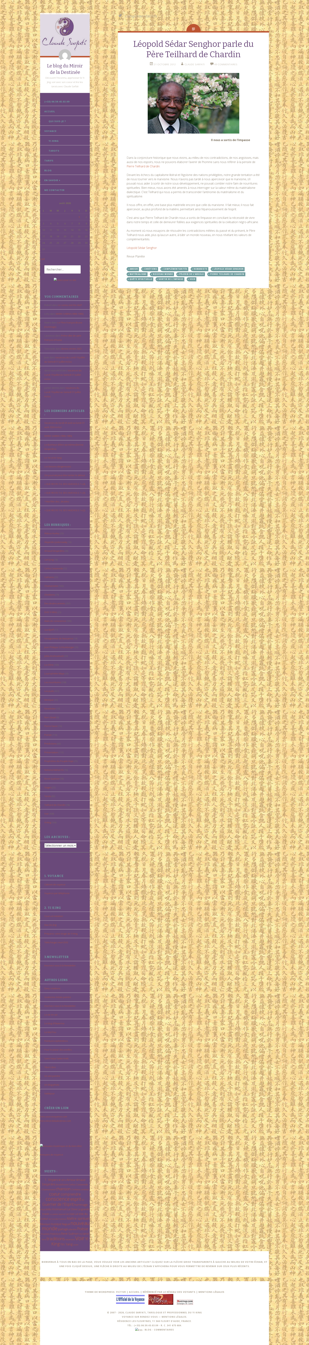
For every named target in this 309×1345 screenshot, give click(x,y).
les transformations (57, 1219)
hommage (81, 1205)
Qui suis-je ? (57, 121)
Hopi (43, 1209)
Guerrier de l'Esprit (58, 1204)
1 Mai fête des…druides (56, 501)
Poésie (48, 734)
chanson (63, 1189)
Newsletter (50, 708)
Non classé (50, 717)
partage (63, 1229)
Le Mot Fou (50, 1032)
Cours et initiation (53, 916)
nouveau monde (163, 274)
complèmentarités (175, 269)
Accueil (49, 111)
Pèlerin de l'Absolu (191, 274)
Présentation (51, 752)
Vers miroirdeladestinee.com (55, 1120)
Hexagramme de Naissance (58, 638)
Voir (46, 813)
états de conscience (55, 621)
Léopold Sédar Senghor (142, 248)
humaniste (200, 269)
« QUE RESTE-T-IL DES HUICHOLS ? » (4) (64, 484)
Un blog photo (51, 1084)
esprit (75, 1199)
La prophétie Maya (54, 673)
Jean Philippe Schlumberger (59, 647)
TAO (80, 1234)
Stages (47, 787)
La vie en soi (50, 1014)
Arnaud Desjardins (54, 550)
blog (148, 1329)
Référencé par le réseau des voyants (169, 1292)
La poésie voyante (57, 1214)
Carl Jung (48, 559)
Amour (71, 1180)
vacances (70, 1239)
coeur (54, 1194)
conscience (58, 1199)
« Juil (42, 258)
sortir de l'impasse (171, 279)
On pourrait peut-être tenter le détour (64, 475)
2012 (63, 1180)
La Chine (72, 1209)
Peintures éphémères (56, 1040)
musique (56, 1224)
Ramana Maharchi (53, 769)
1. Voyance (53, 1179)
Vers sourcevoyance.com (53, 1116)
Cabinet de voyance (54, 884)
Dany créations (52, 988)
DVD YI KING (50, 612)
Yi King (47, 822)
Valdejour (49, 1093)
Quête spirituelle (141, 279)
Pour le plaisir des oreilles (58, 1049)
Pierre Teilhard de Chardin (143, 166)
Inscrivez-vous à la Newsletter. (60, 965)
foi (83, 1199)
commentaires (164, 1329)
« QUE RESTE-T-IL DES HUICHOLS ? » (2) (64, 510)
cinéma (85, 1189)
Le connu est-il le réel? (70, 305)
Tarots (54, 150)
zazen (76, 1244)
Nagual (66, 1224)
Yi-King (54, 140)
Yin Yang (66, 1244)
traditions (56, 1238)
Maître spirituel (78, 1218)
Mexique (49, 699)
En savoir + (52, 180)
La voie (70, 1214)
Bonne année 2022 (71, 348)
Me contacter (54, 190)
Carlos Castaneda (53, 568)
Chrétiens (49, 594)
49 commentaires (225, 64)
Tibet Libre (50, 1067)
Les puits (49, 691)
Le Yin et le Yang (53, 457)
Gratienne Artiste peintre (57, 997)
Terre (44, 1239)
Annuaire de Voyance (51, 1154)
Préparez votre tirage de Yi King (60, 933)
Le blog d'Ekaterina (54, 1023)
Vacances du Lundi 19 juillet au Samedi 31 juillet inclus (63, 375)
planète (73, 1229)
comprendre (71, 1194)
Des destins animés (54, 603)
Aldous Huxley (51, 533)
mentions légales (174, 1316)
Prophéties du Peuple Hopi (58, 761)
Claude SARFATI (195, 64)
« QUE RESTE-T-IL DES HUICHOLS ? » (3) (64, 492)
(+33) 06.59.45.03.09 (56, 101)
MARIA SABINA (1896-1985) (69, 313)
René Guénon (52, 778)
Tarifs (48, 160)
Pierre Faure (51, 726)
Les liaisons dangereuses (57, 466)
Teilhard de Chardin (54, 804)
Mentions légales (211, 1292)
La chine (48, 664)
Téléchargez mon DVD (56, 942)
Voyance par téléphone (57, 893)
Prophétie (45, 1234)
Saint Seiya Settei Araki (56, 1058)
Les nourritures (52, 682)
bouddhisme (62, 1184)
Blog (48, 170)
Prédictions (50, 743)
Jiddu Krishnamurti (54, 656)
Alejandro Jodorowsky (55, 542)
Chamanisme (51, 585)
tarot (86, 1234)
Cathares (49, 577)
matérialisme (138, 274)
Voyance (50, 131)
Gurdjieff (49, 629)
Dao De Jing (50, 924)
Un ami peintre (52, 1076)
